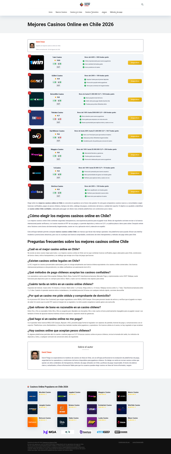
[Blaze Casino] (122, 426)
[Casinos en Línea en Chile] (85, 4)
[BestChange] (121, 432)
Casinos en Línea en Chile (50, 442)
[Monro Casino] (122, 401)
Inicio (50, 12)
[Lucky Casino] (92, 426)
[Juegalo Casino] (33, 414)
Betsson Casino (45, 418)
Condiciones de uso (124, 442)
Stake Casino (74, 418)
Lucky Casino (103, 418)
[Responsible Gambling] (67, 432)
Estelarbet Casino (105, 405)
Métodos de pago (116, 12)
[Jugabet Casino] (62, 401)
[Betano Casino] (62, 414)
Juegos (104, 12)
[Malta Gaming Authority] (49, 432)
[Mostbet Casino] (33, 401)
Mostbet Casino (45, 392)
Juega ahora (135, 63)
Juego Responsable (138, 442)
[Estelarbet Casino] (92, 414)
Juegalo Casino (45, 405)
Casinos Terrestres (91, 12)
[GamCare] (85, 432)
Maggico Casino (104, 392)
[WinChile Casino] (122, 414)
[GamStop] (103, 432)
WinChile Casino (134, 405)
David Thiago (40, 42)
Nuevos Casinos (61, 12)
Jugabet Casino (74, 392)
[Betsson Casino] (33, 426)
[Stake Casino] (62, 426)
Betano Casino (74, 405)
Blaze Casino (133, 418)
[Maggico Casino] (92, 401)
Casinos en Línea (76, 12)
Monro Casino (133, 392)
